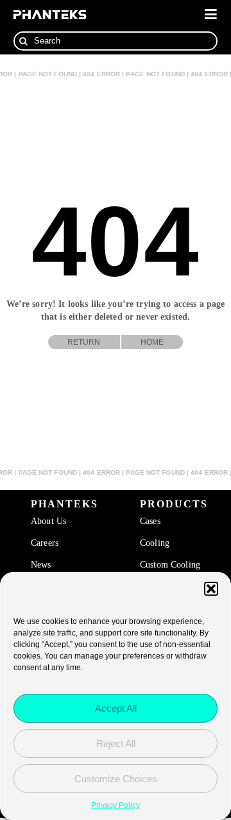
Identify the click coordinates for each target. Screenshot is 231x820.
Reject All (115, 743)
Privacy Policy (115, 805)
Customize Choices (115, 778)
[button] (211, 588)
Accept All (116, 708)
